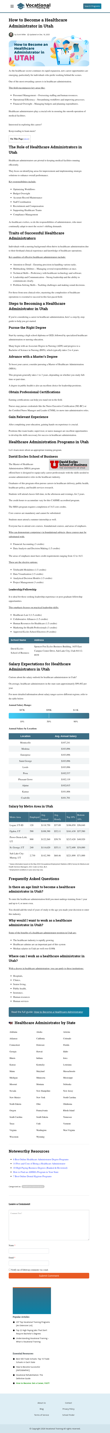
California (40, 1038)
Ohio (38, 1104)
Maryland (40, 1071)
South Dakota (42, 1117)
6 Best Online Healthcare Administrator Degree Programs (41, 1159)
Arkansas (13, 1038)
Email (12, 1257)
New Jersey (68, 1090)
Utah (38, 1123)
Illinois (12, 1058)
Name (12, 1245)
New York (40, 1097)
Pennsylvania (42, 1110)
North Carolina (69, 1097)
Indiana (39, 1058)
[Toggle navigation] (12, 6)
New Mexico (15, 1097)
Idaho (65, 1051)
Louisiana (67, 1064)
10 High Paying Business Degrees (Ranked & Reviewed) (40, 1167)
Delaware (40, 1044)
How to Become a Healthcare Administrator (58, 1012)
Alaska (39, 1031)
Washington (41, 1130)
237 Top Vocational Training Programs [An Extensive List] (33, 1324)
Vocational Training (54, 1428)
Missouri (13, 1084)
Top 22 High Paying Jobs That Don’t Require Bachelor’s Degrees (31, 1332)
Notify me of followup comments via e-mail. (29, 1269)
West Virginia (69, 1130)
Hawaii (39, 1051)
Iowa (65, 1058)
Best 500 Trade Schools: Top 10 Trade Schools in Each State (32, 1360)
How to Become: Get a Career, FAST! (33, 1383)
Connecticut (15, 1044)
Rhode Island (68, 1110)
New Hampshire (43, 1090)
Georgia (13, 1051)
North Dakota (15, 1104)
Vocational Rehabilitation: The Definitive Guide (29, 1377)
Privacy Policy (68, 1409)
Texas (12, 1123)
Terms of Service (41, 1415)
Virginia (13, 1130)
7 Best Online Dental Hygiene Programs (32, 1176)
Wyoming (40, 1136)
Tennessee (67, 1117)
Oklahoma (67, 1104)
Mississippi (68, 1077)
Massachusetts (69, 1071)
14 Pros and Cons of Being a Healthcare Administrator (39, 1163)
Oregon (13, 1110)
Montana (40, 1084)
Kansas (13, 1064)
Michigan (14, 1077)
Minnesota (40, 1077)
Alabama (13, 1031)
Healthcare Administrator (33, 1186)
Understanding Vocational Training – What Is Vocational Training (32, 1340)
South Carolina (16, 1117)
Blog (42, 1409)
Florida (66, 1044)
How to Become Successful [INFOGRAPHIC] (28, 1369)
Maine (12, 1071)
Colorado (67, 1038)
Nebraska (67, 1084)
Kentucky (40, 1064)
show (26, 138)
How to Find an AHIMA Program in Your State (35, 1172)
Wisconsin (14, 1136)
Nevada (13, 1090)
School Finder (68, 1415)
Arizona (66, 1031)
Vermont (67, 1123)
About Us (42, 1403)
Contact (68, 1403)
